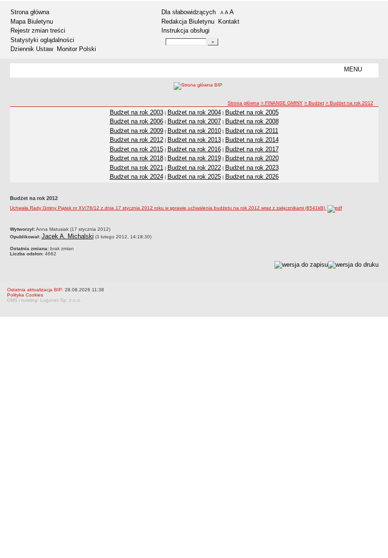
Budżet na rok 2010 (194, 130)
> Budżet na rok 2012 (349, 102)
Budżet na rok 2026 (252, 176)
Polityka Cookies (25, 294)
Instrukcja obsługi (185, 30)
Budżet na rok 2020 (252, 158)
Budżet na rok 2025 (194, 176)
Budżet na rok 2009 (136, 130)
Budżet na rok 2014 (252, 139)
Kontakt (228, 21)
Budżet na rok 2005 (252, 112)
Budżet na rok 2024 (136, 176)
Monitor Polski (76, 48)
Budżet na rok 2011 (251, 130)
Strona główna (29, 12)
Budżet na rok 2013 (194, 139)
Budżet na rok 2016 (194, 149)
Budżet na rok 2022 (194, 167)
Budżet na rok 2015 (136, 149)
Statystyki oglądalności (42, 40)
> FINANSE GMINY (282, 102)
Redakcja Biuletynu (187, 21)
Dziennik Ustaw (31, 48)
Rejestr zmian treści (37, 30)
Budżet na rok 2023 (252, 167)
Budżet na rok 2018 (136, 158)
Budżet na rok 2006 (136, 121)
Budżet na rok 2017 (252, 149)
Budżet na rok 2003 (136, 112)
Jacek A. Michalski (68, 236)
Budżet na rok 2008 (252, 121)
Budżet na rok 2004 (194, 112)
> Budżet (314, 102)
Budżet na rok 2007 (194, 121)
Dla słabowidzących (188, 12)
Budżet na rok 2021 (136, 167)
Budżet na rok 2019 (194, 158)
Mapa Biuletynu (31, 21)
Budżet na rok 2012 (136, 139)
